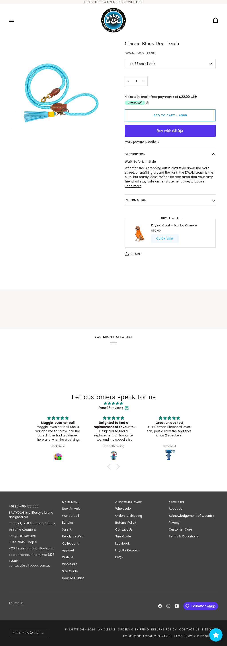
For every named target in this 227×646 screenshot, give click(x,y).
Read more (133, 186)
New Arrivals (71, 509)
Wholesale (70, 564)
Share (136, 254)
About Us (175, 509)
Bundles (68, 523)
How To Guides (73, 578)
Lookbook (122, 543)
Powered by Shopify (201, 636)
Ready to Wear (73, 536)
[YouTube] (177, 606)
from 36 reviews (111, 408)
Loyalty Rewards (127, 550)
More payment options (142, 142)
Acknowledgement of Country (191, 516)
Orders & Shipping (128, 516)
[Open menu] (15, 20)
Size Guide (70, 571)
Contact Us (123, 529)
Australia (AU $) (26, 633)
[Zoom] (17, 137)
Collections (70, 543)
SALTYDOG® (77, 629)
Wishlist (67, 557)
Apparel (68, 550)
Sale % (67, 529)
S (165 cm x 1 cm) (142, 64)
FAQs (119, 557)
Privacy (174, 523)
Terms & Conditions (183, 536)
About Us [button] (176, 502)
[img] (113, 403)
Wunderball (70, 516)
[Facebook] (160, 606)
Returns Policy (125, 523)
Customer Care (180, 529)
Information (136, 200)
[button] (33, 501)
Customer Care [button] (128, 502)
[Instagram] (168, 606)
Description (135, 154)
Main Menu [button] (71, 502)
